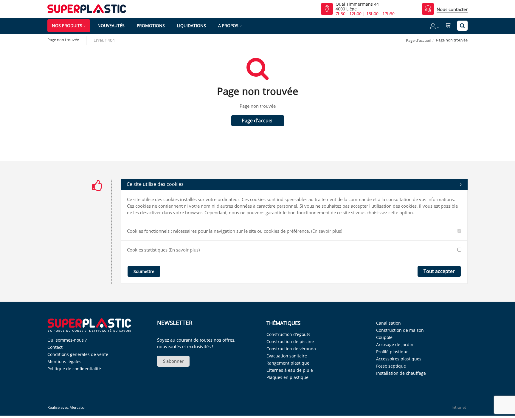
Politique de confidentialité (74, 368)
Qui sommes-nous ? (67, 340)
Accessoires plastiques (398, 359)
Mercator (77, 407)
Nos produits (67, 25)
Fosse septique (391, 366)
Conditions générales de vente (77, 354)
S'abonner (173, 361)
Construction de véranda (291, 348)
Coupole (384, 337)
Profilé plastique (392, 351)
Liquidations (191, 25)
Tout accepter (439, 271)
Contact (55, 347)
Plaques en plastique (287, 377)
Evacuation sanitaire (286, 356)
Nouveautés (111, 25)
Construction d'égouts (288, 334)
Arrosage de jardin (394, 344)
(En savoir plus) (326, 231)
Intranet (459, 407)
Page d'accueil (418, 40)
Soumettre (144, 271)
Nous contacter (452, 9)
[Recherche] (462, 26)
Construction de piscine (290, 341)
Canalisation (388, 323)
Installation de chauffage (401, 373)
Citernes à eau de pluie (289, 370)
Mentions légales (64, 361)
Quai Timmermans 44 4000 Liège (357, 6)
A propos (228, 25)
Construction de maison (400, 330)
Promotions (151, 25)
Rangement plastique (287, 363)
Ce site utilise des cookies (155, 184)
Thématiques (283, 323)
